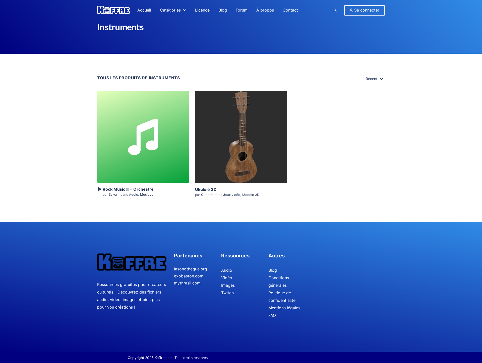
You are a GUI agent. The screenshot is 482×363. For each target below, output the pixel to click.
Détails (143, 128)
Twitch (227, 292)
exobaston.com (188, 275)
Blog (272, 270)
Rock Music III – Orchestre (128, 189)
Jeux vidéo (231, 195)
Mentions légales (284, 307)
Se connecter (366, 10)
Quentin (208, 195)
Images (228, 285)
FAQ (272, 315)
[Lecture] (99, 189)
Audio (133, 194)
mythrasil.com (187, 282)
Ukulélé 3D (206, 189)
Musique (147, 194)
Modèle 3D (250, 195)
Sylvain (114, 194)
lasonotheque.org (190, 268)
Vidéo (226, 277)
